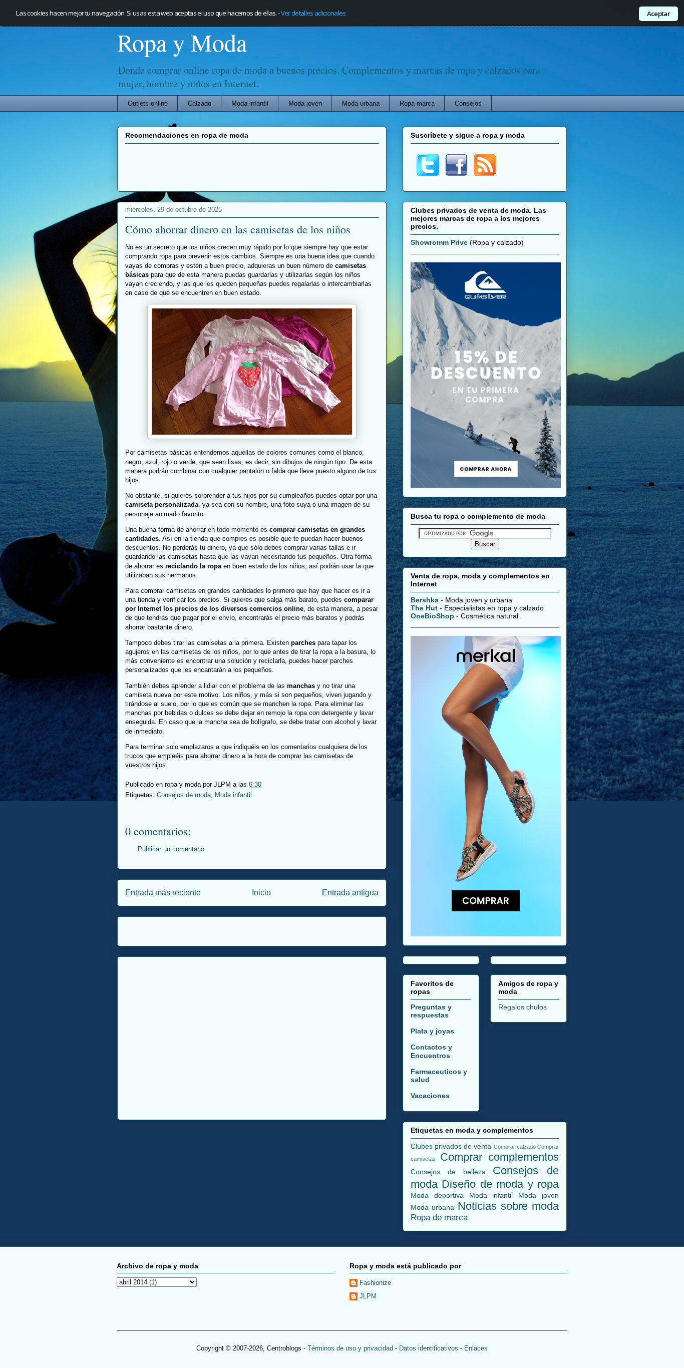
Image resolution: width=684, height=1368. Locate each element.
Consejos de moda (184, 795)
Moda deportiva (437, 1195)
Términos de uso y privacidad (350, 1348)
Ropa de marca (439, 1217)
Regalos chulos (522, 1007)
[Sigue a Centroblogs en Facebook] (456, 174)
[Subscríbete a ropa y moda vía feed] (485, 174)
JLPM (368, 1296)
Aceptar (658, 13)
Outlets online (148, 103)
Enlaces (476, 1348)
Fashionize (375, 1282)
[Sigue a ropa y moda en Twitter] (428, 174)
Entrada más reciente (163, 892)
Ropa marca (417, 103)
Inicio (261, 892)
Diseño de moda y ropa (500, 1184)
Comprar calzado (515, 1147)
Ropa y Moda (182, 42)
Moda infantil (249, 103)
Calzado (199, 103)
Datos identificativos (428, 1348)
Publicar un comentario (171, 849)
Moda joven (305, 103)
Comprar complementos (499, 1157)
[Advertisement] (252, 166)
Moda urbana (361, 103)
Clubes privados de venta (451, 1146)
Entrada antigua (350, 892)
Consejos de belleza (448, 1172)
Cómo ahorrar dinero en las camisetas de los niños (238, 229)
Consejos (468, 103)
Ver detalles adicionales (313, 13)
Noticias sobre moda (508, 1206)
